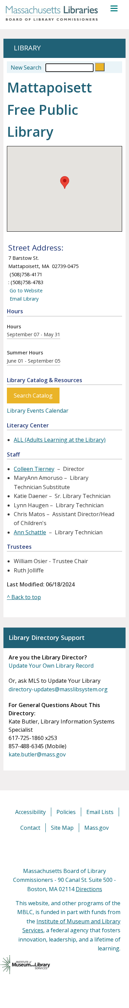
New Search (26, 67)
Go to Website (25, 290)
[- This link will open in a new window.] (72, 849)
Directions (89, 889)
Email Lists (100, 812)
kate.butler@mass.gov (37, 754)
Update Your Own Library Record (51, 665)
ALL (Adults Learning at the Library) (60, 440)
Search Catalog (33, 395)
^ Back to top (24, 597)
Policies (66, 812)
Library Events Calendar (37, 410)
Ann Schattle (30, 532)
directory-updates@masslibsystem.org (58, 689)
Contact (30, 827)
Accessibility (30, 812)
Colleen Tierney (34, 469)
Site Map (62, 827)
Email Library (23, 298)
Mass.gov (96, 827)
